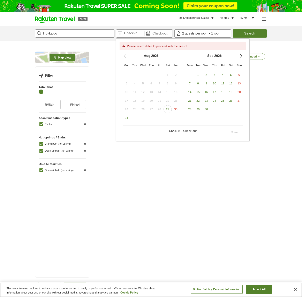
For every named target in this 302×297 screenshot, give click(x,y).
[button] (55, 19)
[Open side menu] (263, 19)
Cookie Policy (129, 292)
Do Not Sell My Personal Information (217, 289)
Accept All (259, 289)
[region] (151, 289)
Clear (234, 132)
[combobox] (74, 33)
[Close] (295, 289)
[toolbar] (144, 33)
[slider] (41, 92)
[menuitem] (197, 18)
